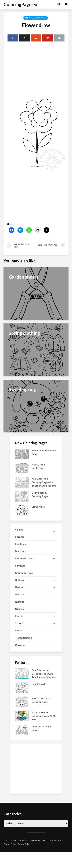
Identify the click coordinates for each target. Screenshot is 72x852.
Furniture (20, 565)
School (19, 623)
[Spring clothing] (36, 349)
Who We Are (55, 840)
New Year (20, 594)
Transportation (23, 637)
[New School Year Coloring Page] (22, 701)
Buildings (20, 544)
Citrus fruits (38, 506)
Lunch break (38, 684)
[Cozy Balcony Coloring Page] (22, 496)
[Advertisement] (36, 67)
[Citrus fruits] (22, 510)
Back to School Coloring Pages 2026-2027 (44, 716)
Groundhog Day (24, 572)
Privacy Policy (10, 844)
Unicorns (20, 645)
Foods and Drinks (25, 558)
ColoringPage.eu (20, 4)
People (19, 616)
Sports (19, 630)
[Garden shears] (36, 293)
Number (19, 601)
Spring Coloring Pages (35, 18)
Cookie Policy (24, 844)
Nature (19, 587)
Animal (19, 529)
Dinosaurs (21, 551)
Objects (19, 608)
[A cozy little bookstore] (22, 468)
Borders (19, 536)
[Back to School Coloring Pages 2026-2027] (22, 715)
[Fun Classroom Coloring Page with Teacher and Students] (22, 482)
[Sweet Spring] (36, 405)
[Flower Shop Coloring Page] (22, 453)
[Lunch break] (22, 687)
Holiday (19, 580)
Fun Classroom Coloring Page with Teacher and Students (44, 482)
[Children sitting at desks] (22, 729)
